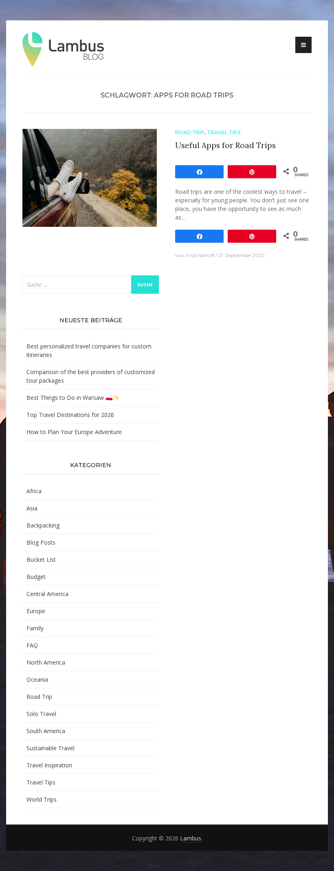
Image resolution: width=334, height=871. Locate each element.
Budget (36, 577)
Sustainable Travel (50, 748)
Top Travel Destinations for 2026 (70, 415)
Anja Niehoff (199, 255)
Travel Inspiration (49, 765)
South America (45, 731)
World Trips (41, 799)
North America (45, 662)
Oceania (37, 679)
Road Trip (189, 132)
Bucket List (41, 559)
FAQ (32, 645)
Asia (31, 508)
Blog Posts (40, 542)
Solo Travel (41, 714)
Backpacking (42, 525)
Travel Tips (223, 132)
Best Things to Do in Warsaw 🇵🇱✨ (72, 397)
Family (35, 628)
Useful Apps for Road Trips (225, 145)
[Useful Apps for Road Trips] (89, 177)
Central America (47, 594)
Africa (34, 491)
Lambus (190, 838)
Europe (35, 611)
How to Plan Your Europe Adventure (74, 432)
